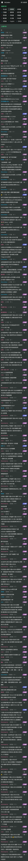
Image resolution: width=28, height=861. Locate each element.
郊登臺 (5, 21)
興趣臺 (19, 15)
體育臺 (12, 12)
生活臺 (12, 18)
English (12, 21)
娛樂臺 (12, 9)
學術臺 (12, 15)
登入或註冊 (24, 2)
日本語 (19, 21)
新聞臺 (19, 9)
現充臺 (5, 15)
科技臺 (19, 18)
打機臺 (5, 12)
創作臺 (19, 12)
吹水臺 (5, 9)
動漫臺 (5, 18)
